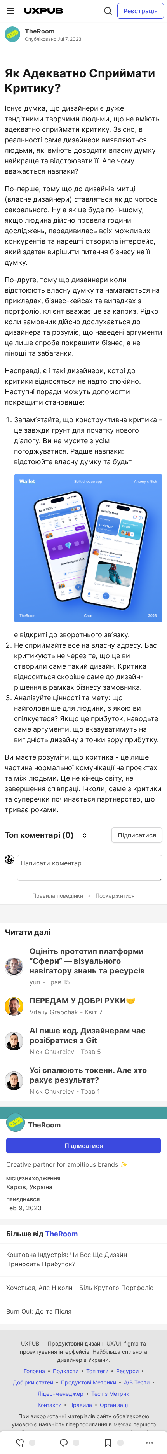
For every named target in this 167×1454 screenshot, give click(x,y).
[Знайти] (108, 11)
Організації (114, 1405)
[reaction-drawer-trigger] (25, 1443)
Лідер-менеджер (61, 1393)
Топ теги (97, 1371)
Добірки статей (33, 1382)
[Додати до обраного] (113, 1443)
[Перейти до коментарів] (69, 1443)
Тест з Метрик (110, 1393)
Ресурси (127, 1371)
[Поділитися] (149, 1443)
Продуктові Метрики (88, 1382)
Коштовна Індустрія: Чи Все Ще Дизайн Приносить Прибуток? (66, 1259)
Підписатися (83, 1146)
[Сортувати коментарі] (85, 835)
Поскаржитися (115, 895)
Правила (80, 1405)
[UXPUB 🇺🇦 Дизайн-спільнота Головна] (43, 11)
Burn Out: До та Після (38, 1311)
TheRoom (40, 31)
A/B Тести (137, 1382)
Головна (34, 1371)
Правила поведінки (57, 895)
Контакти (49, 1405)
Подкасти (65, 1371)
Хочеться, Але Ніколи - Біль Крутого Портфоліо (80, 1287)
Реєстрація (141, 11)
